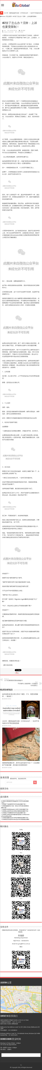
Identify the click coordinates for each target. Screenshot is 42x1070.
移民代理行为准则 (5, 1024)
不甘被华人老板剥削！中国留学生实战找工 (28, 683)
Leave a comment (8, 32)
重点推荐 (9, 16)
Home (3, 16)
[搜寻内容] (35, 782)
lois (5, 30)
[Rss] (21, 1065)
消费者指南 (14, 1024)
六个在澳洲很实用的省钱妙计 (13, 679)
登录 (24, 778)
